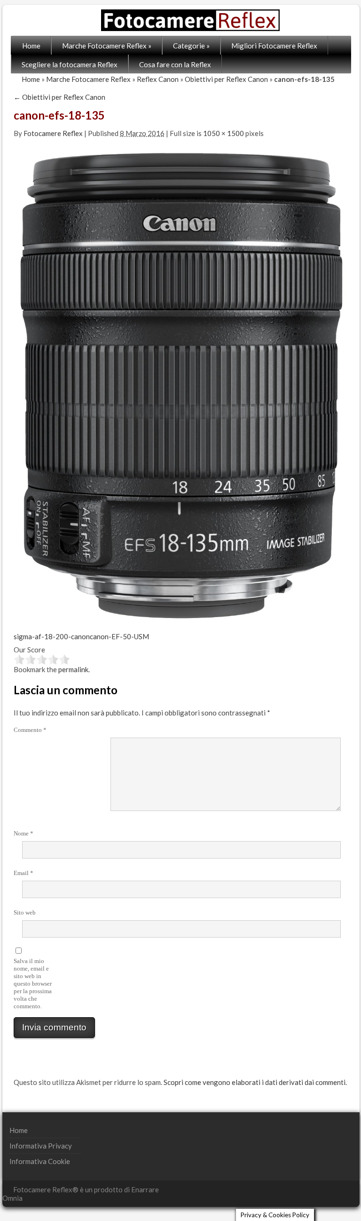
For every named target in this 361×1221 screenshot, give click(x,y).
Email (23, 872)
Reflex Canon (158, 79)
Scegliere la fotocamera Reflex (70, 64)
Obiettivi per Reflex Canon (226, 79)
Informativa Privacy (40, 1145)
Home (31, 45)
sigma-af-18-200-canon (52, 636)
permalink (73, 669)
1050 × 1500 (223, 133)
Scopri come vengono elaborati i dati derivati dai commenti (254, 1082)
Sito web (25, 912)
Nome (23, 833)
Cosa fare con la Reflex (175, 64)
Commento (30, 729)
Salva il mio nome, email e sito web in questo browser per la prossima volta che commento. (33, 983)
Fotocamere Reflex (53, 133)
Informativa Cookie (39, 1161)
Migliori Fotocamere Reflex (274, 45)
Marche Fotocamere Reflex (106, 45)
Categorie (191, 45)
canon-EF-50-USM (119, 636)
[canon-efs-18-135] (181, 384)
